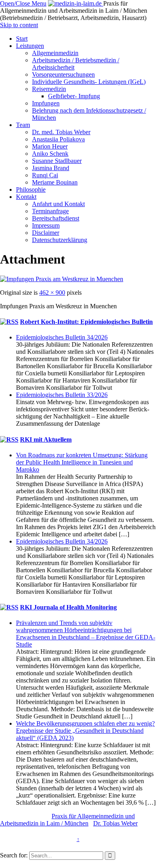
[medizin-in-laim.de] (75, 3)
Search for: (14, 855)
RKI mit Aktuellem (46, 439)
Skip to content (19, 25)
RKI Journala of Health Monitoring (68, 607)
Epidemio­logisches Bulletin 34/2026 (62, 337)
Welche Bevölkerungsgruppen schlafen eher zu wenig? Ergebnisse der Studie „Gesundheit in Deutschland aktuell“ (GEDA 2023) (85, 730)
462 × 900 (52, 292)
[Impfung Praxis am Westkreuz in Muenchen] (61, 279)
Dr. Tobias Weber (115, 823)
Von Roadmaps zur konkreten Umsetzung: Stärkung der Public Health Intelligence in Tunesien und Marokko (82, 462)
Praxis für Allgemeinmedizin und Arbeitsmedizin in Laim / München (67, 820)
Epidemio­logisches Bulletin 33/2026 (62, 394)
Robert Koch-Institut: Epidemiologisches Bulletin (86, 321)
